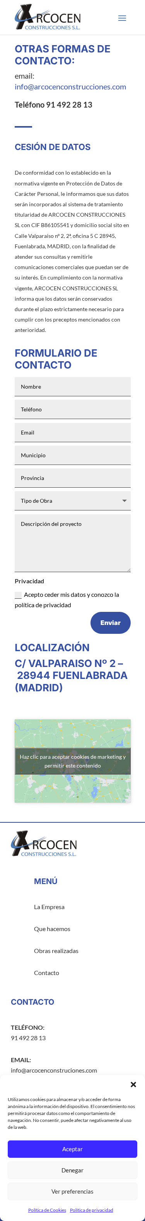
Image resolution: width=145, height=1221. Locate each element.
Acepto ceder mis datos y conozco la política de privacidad (67, 599)
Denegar (72, 1170)
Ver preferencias (72, 1191)
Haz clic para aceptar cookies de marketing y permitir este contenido (73, 761)
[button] (133, 1084)
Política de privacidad (91, 1210)
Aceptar (72, 1148)
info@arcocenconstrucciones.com (70, 86)
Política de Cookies (47, 1210)
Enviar (111, 622)
